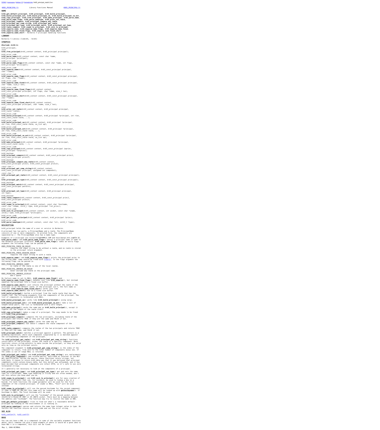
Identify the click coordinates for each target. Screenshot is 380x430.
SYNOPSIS (6, 42)
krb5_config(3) (8, 414)
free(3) (47, 259)
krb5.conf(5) (23, 414)
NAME (4, 11)
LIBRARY (5, 36)
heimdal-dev (28, 2)
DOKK (4, 2)
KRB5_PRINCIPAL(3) (10, 8)
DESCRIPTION (8, 225)
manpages (11, 2)
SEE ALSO (6, 411)
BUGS (4, 418)
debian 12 (19, 2)
